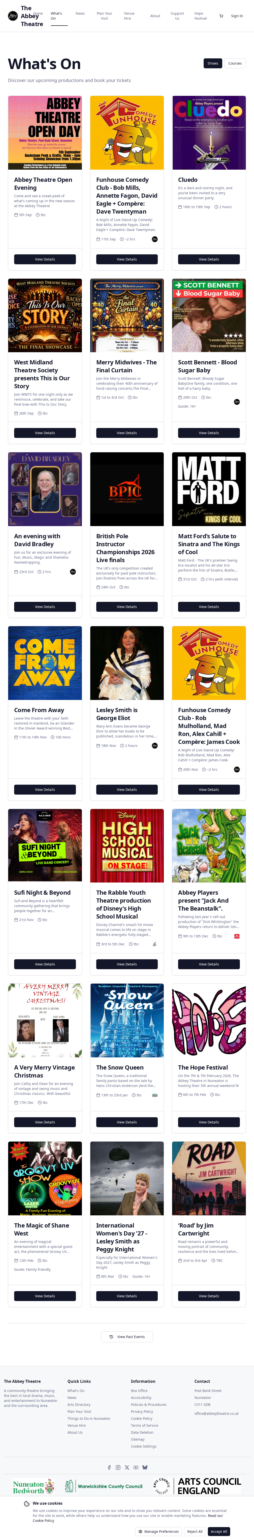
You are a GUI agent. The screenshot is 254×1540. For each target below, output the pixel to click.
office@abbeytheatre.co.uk (216, 1413)
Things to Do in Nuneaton (88, 1418)
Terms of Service (144, 1425)
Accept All (219, 1531)
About (155, 15)
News (80, 13)
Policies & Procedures (149, 1404)
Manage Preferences (161, 1531)
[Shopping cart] (221, 16)
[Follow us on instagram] (118, 1467)
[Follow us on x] (127, 1467)
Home (38, 13)
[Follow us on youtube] (135, 1467)
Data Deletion (142, 1432)
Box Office (139, 1390)
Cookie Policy (141, 1418)
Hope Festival (200, 16)
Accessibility (141, 1397)
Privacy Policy (142, 1411)
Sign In (237, 15)
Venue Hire (129, 16)
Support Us (177, 16)
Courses (235, 63)
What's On (56, 16)
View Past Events (131, 1336)
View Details (45, 259)
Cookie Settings (144, 1446)
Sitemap (138, 1439)
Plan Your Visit (104, 16)
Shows (213, 63)
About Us (75, 1432)
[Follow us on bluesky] (144, 1467)
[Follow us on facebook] (109, 1467)
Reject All (195, 1531)
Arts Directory (78, 1404)
